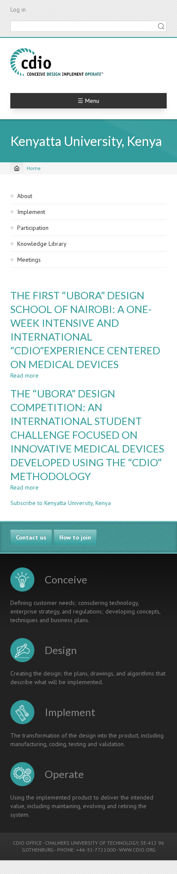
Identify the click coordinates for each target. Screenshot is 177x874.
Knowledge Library (42, 244)
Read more (24, 375)
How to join (75, 537)
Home (34, 168)
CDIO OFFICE (27, 843)
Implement (31, 212)
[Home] (56, 62)
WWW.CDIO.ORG (137, 849)
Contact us (31, 537)
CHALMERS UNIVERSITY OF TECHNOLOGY (91, 843)
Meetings (29, 259)
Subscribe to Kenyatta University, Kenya (60, 503)
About (24, 196)
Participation (33, 228)
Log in (18, 9)
